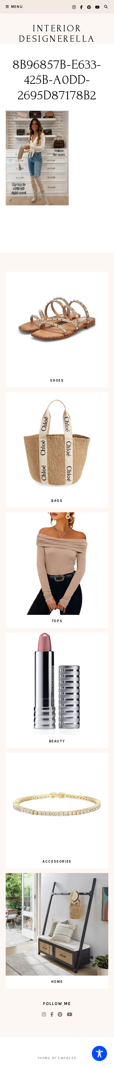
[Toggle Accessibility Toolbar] (99, 1053)
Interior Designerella (57, 33)
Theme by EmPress (57, 1058)
